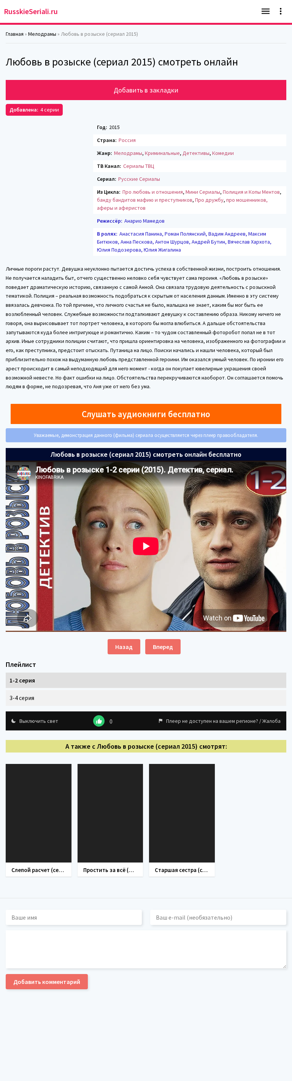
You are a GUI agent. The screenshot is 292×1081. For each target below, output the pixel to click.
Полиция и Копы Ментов (251, 191)
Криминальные (162, 153)
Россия (127, 140)
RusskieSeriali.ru (31, 11)
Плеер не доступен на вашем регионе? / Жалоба (223, 720)
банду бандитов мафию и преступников (144, 199)
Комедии (223, 153)
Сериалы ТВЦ (138, 166)
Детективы (195, 153)
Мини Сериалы (203, 191)
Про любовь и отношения (152, 191)
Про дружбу (209, 199)
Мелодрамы (128, 153)
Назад (124, 647)
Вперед (163, 647)
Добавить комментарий (46, 981)
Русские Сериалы (139, 178)
